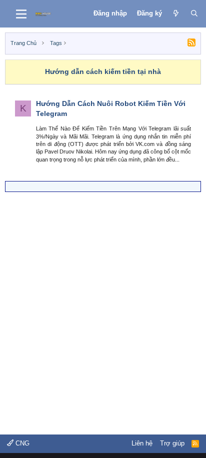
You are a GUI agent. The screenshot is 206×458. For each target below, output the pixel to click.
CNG (22, 443)
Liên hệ (142, 443)
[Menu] (21, 14)
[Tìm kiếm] (194, 13)
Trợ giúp (172, 443)
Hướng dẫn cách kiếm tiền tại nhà (103, 72)
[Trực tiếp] (176, 13)
